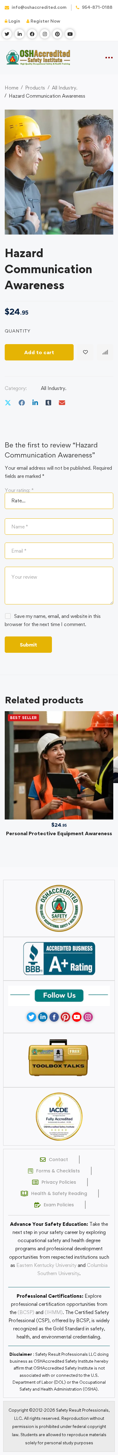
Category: (16, 388)
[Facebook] (21, 402)
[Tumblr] (48, 402)
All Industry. (64, 88)
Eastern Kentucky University (46, 1265)
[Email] (62, 402)
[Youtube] (76, 1017)
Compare (105, 352)
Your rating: (19, 490)
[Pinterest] (65, 1017)
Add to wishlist (85, 352)
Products (35, 88)
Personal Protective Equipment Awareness (59, 833)
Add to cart (39, 352)
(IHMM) (54, 1312)
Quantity (18, 330)
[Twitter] (8, 402)
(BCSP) (26, 1312)
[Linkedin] (35, 402)
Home (11, 88)
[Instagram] (88, 1017)
